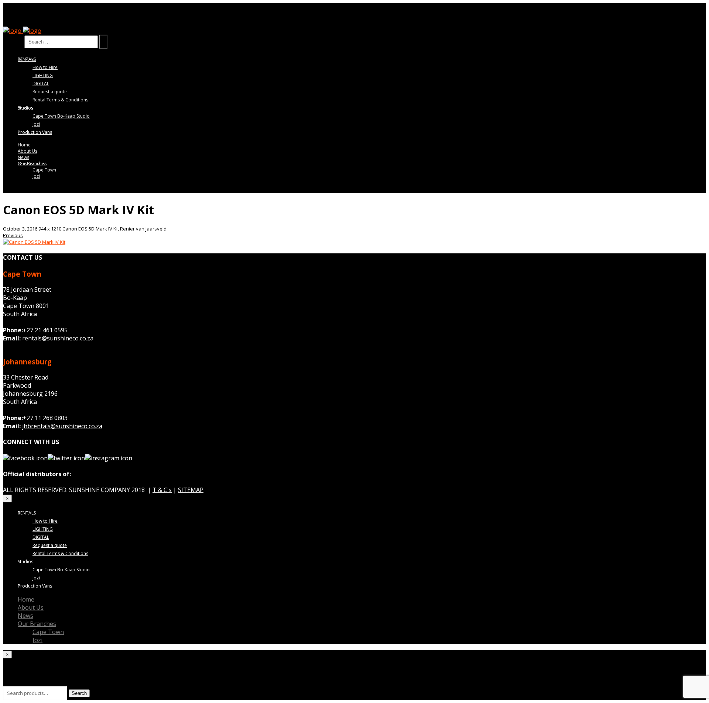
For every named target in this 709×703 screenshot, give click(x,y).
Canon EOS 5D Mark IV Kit (91, 228)
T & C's (162, 490)
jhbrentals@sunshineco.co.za (62, 426)
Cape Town (44, 170)
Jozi (36, 124)
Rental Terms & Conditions (60, 100)
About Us (27, 151)
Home (24, 145)
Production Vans (35, 132)
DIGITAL (40, 83)
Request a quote (49, 92)
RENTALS (27, 59)
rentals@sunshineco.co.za (57, 338)
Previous (13, 235)
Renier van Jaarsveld (143, 228)
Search (13, 41)
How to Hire (45, 67)
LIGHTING (42, 75)
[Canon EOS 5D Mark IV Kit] (34, 242)
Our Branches (32, 163)
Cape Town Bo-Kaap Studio (61, 116)
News (23, 157)
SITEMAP (190, 490)
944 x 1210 (50, 228)
